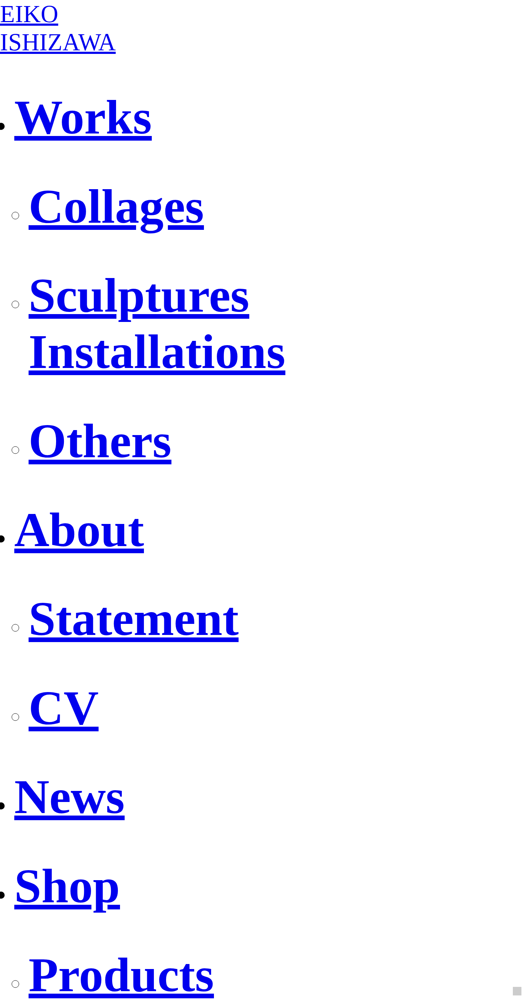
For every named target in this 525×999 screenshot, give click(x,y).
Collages (116, 206)
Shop (67, 886)
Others (100, 441)
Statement (134, 618)
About (79, 530)
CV (64, 708)
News (69, 797)
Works (83, 117)
